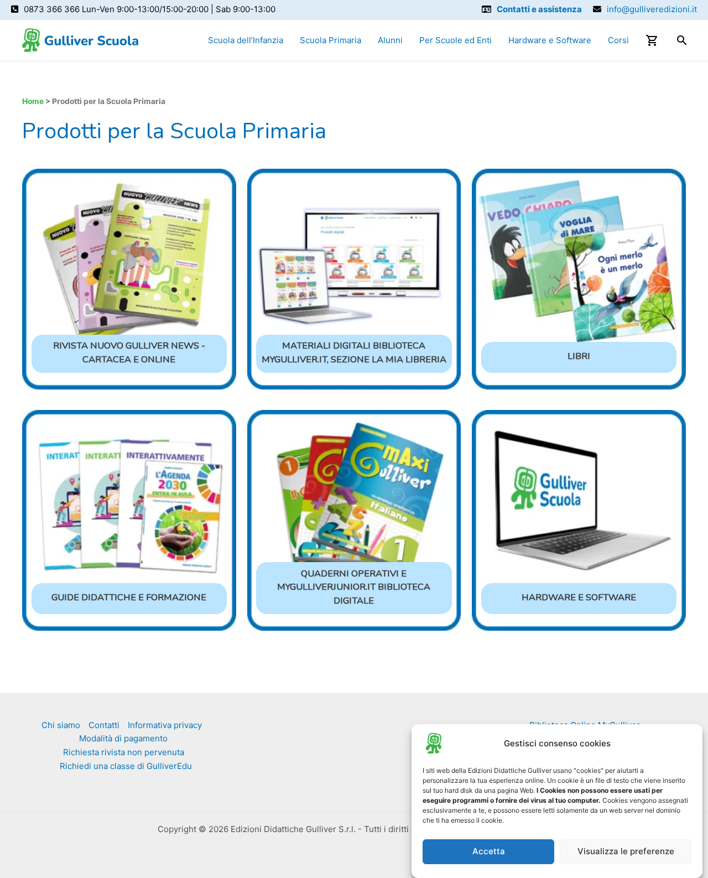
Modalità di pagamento (123, 738)
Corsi (618, 40)
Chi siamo (60, 725)
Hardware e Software (549, 40)
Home (33, 101)
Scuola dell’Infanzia (245, 40)
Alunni (390, 40)
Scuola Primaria (330, 40)
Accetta (488, 851)
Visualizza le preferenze (625, 851)
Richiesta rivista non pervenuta (123, 752)
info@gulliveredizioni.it (652, 9)
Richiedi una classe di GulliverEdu (126, 766)
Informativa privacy (165, 725)
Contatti (103, 725)
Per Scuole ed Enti (455, 40)
